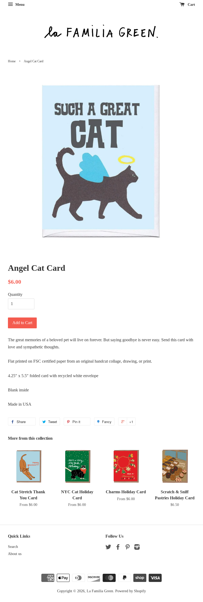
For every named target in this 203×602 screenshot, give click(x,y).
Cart (191, 5)
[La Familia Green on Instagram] (137, 548)
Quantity (15, 294)
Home (12, 61)
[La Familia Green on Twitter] (108, 548)
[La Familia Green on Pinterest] (127, 548)
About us (14, 554)
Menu (19, 5)
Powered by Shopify (130, 591)
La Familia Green (100, 591)
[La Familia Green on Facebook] (118, 548)
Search (13, 547)
